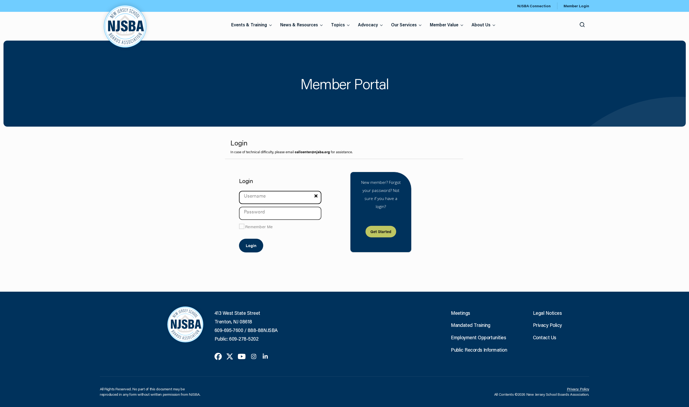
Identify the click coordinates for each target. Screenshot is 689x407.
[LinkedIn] (265, 356)
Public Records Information (479, 350)
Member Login (576, 5)
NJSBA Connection (534, 5)
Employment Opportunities (478, 337)
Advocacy (368, 24)
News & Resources (299, 24)
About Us (481, 24)
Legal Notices (547, 313)
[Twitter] (229, 356)
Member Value (444, 24)
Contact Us (544, 337)
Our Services (404, 24)
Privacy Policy (547, 325)
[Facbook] (218, 356)
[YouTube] (242, 356)
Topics (338, 24)
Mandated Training (470, 325)
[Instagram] (253, 356)
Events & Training (249, 24)
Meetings (460, 313)
